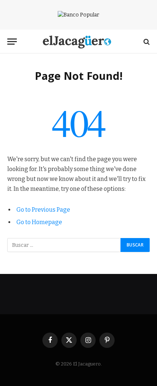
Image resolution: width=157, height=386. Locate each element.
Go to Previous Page (43, 209)
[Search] (146, 41)
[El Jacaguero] (78, 41)
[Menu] (12, 41)
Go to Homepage (39, 222)
